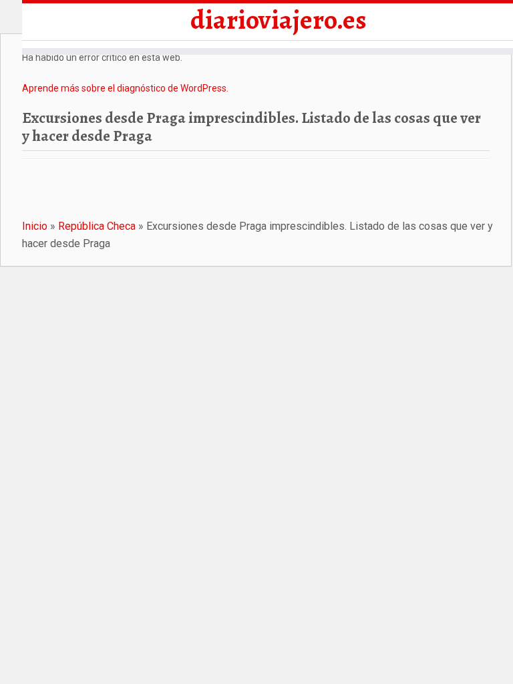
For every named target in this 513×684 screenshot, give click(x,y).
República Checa (97, 226)
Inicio (34, 226)
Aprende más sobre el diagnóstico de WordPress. (125, 88)
